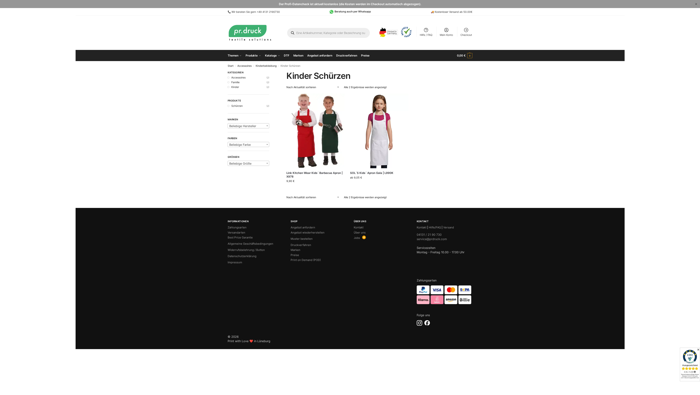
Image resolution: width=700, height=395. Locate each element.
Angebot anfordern (303, 227)
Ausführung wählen (315, 188)
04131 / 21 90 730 (429, 234)
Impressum (235, 262)
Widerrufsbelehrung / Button (246, 250)
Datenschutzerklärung (242, 256)
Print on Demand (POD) (306, 260)
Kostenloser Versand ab (449, 11)
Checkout (466, 34)
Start (231, 65)
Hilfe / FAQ (426, 34)
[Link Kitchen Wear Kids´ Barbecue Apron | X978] (315, 130)
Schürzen (237, 105)
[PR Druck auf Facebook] (427, 323)
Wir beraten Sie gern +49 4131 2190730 (256, 11)
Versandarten (236, 232)
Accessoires (244, 65)
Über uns (360, 232)
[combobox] (248, 125)
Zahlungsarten (237, 227)
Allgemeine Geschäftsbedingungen (250, 243)
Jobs (357, 238)
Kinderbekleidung (266, 65)
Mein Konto (446, 34)
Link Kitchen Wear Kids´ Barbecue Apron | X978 (314, 174)
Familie (235, 82)
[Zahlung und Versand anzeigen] (444, 294)
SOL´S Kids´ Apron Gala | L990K (371, 173)
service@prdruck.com (432, 239)
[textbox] (248, 126)
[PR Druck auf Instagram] (419, 323)
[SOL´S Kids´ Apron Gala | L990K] (379, 130)
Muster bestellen (302, 238)
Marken (295, 250)
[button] (464, 55)
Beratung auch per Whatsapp (353, 11)
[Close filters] (270, 73)
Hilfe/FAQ (435, 227)
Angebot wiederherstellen (307, 232)
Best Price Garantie (240, 237)
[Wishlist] (339, 99)
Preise (295, 255)
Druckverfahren (301, 245)
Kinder (235, 87)
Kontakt (358, 227)
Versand (448, 227)
